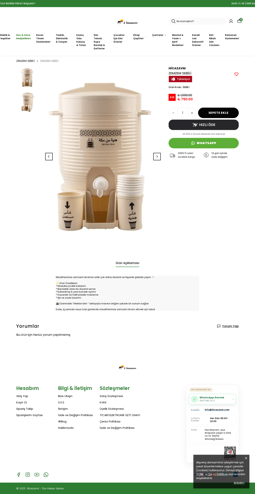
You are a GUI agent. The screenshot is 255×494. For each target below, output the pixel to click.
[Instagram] (27, 474)
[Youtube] (37, 474)
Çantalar (157, 35)
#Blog (62, 421)
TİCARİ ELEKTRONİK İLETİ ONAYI (120, 415)
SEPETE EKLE (218, 113)
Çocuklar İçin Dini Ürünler (119, 38)
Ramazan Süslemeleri (232, 36)
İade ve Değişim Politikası (75, 415)
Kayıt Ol (21, 402)
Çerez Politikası (110, 421)
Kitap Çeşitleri (138, 36)
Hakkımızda (66, 428)
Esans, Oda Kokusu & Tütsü (81, 40)
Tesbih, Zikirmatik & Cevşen (62, 38)
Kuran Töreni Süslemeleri (43, 38)
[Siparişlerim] (231, 21)
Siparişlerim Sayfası (29, 415)
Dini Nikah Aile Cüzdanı (214, 40)
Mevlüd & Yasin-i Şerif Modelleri (177, 40)
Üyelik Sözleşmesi (112, 409)
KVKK (103, 402)
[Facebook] (18, 474)
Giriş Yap (22, 396)
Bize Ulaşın (65, 396)
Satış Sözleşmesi (111, 396)
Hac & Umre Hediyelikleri (23, 36)
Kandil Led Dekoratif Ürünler (197, 40)
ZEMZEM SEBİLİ (25, 61)
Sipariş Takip (24, 409)
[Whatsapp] (46, 474)
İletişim (63, 409)
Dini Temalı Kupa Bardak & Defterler (99, 41)
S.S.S (61, 402)
